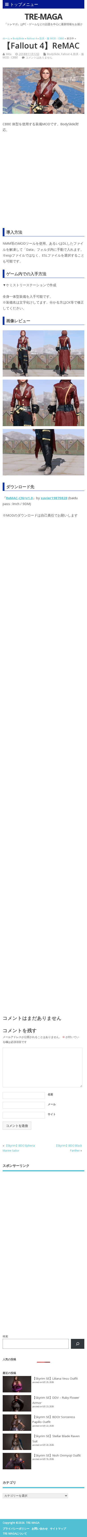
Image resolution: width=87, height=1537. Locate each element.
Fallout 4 (66, 54)
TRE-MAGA (43, 16)
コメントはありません (39, 57)
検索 (5, 1336)
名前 (50, 1094)
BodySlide (53, 54)
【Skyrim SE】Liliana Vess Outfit (55, 1378)
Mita (8, 54)
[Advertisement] (43, 183)
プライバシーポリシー (16, 1528)
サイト (52, 1114)
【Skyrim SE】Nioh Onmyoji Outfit (56, 1455)
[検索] (77, 1344)
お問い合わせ (40, 1528)
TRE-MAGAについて (15, 1533)
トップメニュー (24, 4)
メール (52, 1104)
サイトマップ (58, 1528)
